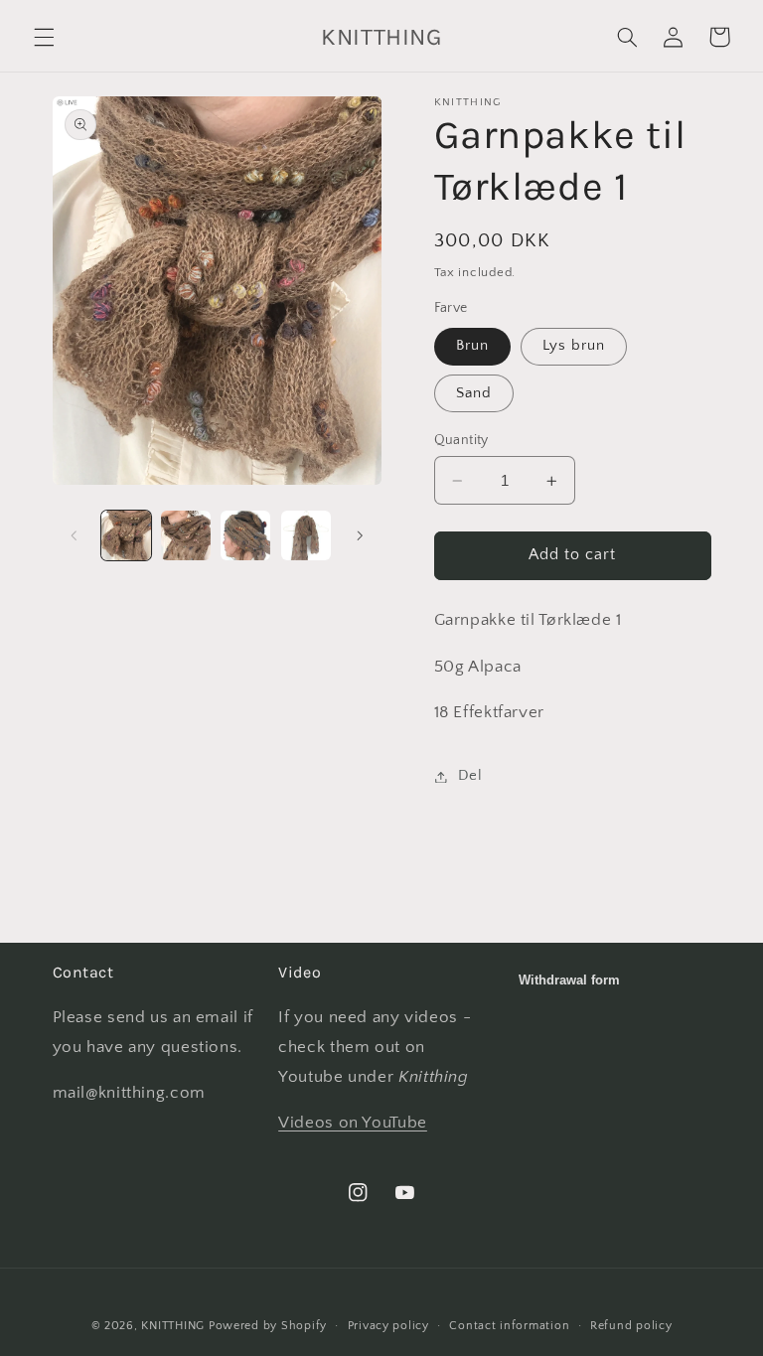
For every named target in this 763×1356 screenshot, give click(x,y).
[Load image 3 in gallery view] (245, 535)
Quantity (461, 440)
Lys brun (573, 346)
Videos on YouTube (352, 1122)
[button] (44, 37)
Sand (474, 393)
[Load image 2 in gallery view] (186, 535)
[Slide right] (360, 535)
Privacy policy (388, 1325)
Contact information (509, 1325)
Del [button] (470, 776)
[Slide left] (74, 535)
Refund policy (631, 1325)
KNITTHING (173, 1325)
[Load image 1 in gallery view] (126, 535)
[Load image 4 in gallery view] (306, 535)
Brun (472, 346)
